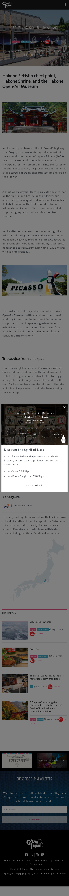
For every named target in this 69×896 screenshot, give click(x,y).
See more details (35, 485)
